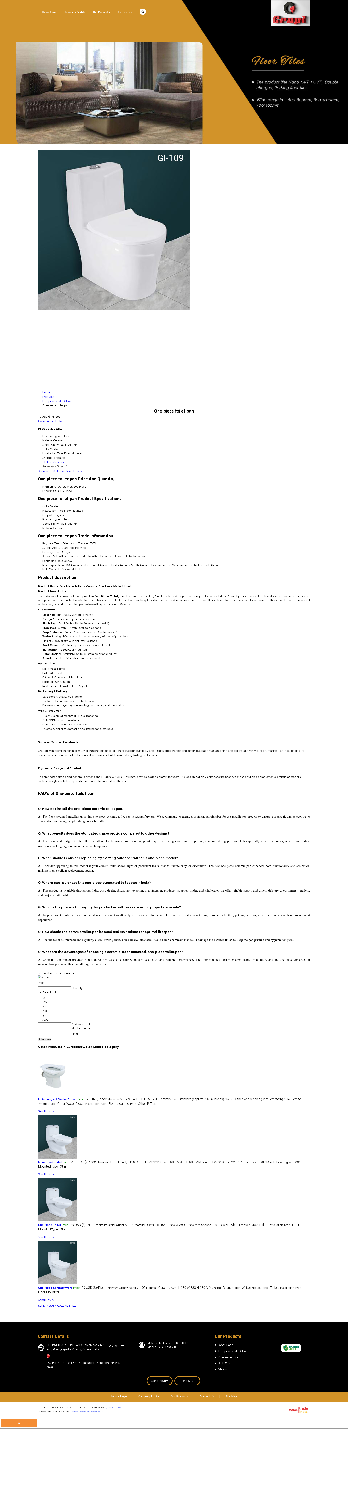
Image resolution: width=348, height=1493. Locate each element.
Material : (159, 1099)
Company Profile (74, 12)
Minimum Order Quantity (57, 486)
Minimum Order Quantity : (127, 1099)
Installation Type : (107, 1103)
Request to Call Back (51, 471)
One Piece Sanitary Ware (55, 1287)
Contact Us (125, 12)
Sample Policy (51, 556)
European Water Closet (233, 1351)
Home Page (49, 12)
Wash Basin (225, 1345)
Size (45, 523)
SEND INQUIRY (47, 1305)
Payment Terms (52, 543)
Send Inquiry (74, 471)
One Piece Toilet (49, 1225)
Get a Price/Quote (50, 421)
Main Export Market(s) (56, 565)
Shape (46, 515)
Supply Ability (51, 547)
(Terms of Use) (113, 1407)
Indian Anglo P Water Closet (57, 1099)
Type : (143, 1103)
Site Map (231, 1396)
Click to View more (54, 462)
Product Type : (61, 1103)
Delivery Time (51, 552)
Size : (197, 1099)
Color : (292, 1099)
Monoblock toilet (50, 1162)
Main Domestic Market (56, 569)
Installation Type (52, 510)
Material (47, 528)
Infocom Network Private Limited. (87, 1411)
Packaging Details (54, 561)
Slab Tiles (224, 1363)
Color (46, 506)
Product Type (51, 519)
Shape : (254, 1099)
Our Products (101, 12)
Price (45, 491)
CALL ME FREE (66, 1305)
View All (223, 1369)
